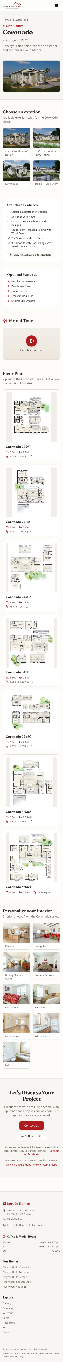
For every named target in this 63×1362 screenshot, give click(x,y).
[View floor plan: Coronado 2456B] (31, 643)
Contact (7, 1332)
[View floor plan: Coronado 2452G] (31, 492)
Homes (7, 19)
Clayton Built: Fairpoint (16, 1272)
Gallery (7, 1303)
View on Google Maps (18, 1164)
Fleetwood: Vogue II (14, 1286)
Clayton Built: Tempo (15, 1277)
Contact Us (31, 1125)
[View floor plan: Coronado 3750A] (31, 782)
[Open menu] (56, 5)
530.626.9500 (33, 1136)
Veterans (8, 1313)
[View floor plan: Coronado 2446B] (31, 417)
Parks (6, 1317)
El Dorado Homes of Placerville (25, 1225)
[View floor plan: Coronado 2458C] (31, 712)
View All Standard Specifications (32, 254)
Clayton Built (20, 19)
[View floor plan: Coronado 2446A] (31, 567)
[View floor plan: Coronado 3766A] (31, 857)
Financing (8, 1308)
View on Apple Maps (45, 1164)
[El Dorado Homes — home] (12, 5)
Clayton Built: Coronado (16, 1267)
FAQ (5, 1327)
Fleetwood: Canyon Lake (17, 1281)
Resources (9, 1322)
